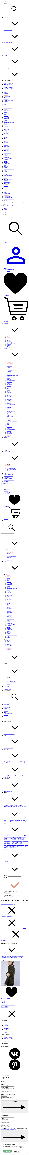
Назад (5, 92)
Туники (5, 141)
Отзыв (3, 1090)
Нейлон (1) (23, 762)
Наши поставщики (8, 83)
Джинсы (6, 116)
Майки (5, 137)
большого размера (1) (17, 841)
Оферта (5, 1032)
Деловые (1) (12, 820)
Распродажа (7, 96)
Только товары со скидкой (10, 891)
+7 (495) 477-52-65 (9, 205)
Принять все (7, 1151)
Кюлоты (6, 166)
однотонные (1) (9, 846)
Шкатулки (6, 104)
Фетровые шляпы (8, 151)
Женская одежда (8, 108)
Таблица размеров (8, 1039)
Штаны (5, 121)
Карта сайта (7, 1030)
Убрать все (3, 940)
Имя (2, 1078)
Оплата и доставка (8, 87)
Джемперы (6, 113)
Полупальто (7, 163)
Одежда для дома (8, 158)
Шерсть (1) (12, 762)
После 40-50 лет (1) (9, 835)
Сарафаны (6, 131)
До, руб (5, 877)
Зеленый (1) (7, 777)
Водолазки (6, 129)
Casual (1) (6, 820)
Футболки (6, 117)
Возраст (3, 1081)
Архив (5, 1029)
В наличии (6, 686)
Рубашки (6, 126)
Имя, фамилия (5, 1115)
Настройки (16, 1151)
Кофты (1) (12, 734)
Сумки (5, 189)
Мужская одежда (8, 175)
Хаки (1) (6, 775)
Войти (8, 271)
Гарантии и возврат (9, 88)
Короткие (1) (18, 820)
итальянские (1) (8, 841)
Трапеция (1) (25, 820)
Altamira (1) (6, 861)
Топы (5, 134)
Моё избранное (10, 269)
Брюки (5, 120)
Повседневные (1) (21, 821)
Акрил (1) (17, 762)
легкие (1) (14, 843)
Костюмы (6, 133)
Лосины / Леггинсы (9, 169)
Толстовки (6, 139)
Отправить (14, 1101)
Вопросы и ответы (8, 84)
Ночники (6, 103)
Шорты (5, 161)
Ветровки (6, 162)
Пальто (5, 155)
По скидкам (19, 957)
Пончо (5, 171)
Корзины (6, 99)
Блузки (5, 125)
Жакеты (6, 147)
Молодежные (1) (8, 845)
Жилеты (6, 159)
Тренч (5, 167)
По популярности (5, 956)
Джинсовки (7, 143)
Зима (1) (15, 806)
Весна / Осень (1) (18, 805)
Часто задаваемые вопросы (10, 1026)
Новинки (6, 95)
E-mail (3, 1084)
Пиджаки (6, 154)
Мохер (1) (6, 762)
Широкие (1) (7, 821)
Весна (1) (11, 805)
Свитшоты (6, 146)
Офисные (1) (13, 821)
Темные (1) (24, 837)
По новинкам (12, 957)
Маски (5, 200)
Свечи (5, 97)
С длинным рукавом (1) (20, 835)
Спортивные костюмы (9, 122)
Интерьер (6, 93)
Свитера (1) (7, 734)
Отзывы (6, 1025)
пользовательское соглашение (8, 1129)
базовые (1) (13, 847)
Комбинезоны (7, 153)
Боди (5, 170)
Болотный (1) (11, 775)
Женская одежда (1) (8, 791)
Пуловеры (6, 157)
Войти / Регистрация (9, 1)
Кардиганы (6, 142)
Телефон (3, 1121)
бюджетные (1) (15, 842)
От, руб (5, 875)
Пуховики (6, 149)
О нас (5, 81)
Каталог (6, 208)
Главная (6, 711)
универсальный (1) (8, 748)
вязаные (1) (8, 842)
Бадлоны (6, 130)
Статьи (5, 1024)
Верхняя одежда (8, 128)
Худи (5, 135)
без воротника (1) (13, 838)
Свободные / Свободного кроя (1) (12, 837)
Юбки (5, 124)
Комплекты (6, 118)
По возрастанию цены (15, 956)
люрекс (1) (6, 838)
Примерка (6, 85)
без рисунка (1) (14, 839)
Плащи (5, 165)
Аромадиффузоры (8, 100)
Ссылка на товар (5, 1087)
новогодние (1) (16, 845)
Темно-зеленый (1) (20, 775)
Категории (6, 704)
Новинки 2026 (7, 689)
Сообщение (4, 1123)
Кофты (5, 114)
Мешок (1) (19, 843)
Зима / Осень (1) (21, 806)
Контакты (6, 89)
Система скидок (5, 1007)
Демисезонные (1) (8, 806)
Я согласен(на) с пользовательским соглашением (14, 1128)
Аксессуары (7, 193)
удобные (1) (21, 839)
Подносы (6, 101)
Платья (5, 112)
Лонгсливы (6, 150)
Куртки (5, 138)
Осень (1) (6, 805)
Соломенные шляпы (9, 199)
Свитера (6, 145)
